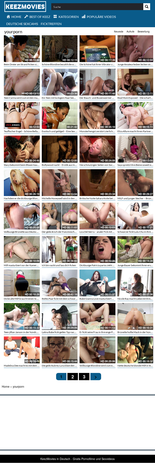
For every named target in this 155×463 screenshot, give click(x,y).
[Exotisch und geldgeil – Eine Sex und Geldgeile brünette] (60, 115)
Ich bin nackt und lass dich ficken (59, 265)
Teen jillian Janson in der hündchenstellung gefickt (30, 332)
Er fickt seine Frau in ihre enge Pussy (98, 332)
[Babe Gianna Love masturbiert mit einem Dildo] (97, 283)
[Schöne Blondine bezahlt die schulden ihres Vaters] (60, 48)
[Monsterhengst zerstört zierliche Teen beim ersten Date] (97, 115)
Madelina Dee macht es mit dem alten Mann (26, 365)
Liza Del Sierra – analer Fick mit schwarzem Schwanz (107, 231)
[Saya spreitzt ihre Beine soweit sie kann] (135, 149)
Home (5, 386)
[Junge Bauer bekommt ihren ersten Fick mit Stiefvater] (135, 249)
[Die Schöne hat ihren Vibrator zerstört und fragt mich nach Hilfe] (97, 48)
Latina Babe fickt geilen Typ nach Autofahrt (64, 332)
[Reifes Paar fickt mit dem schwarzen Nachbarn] (60, 283)
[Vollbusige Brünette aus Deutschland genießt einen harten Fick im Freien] (22, 216)
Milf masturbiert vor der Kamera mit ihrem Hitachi (30, 265)
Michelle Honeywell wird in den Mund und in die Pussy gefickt (74, 198)
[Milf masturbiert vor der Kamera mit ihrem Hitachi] (22, 249)
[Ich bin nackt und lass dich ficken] (60, 249)
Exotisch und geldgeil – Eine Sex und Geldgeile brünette (70, 131)
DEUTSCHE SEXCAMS (22, 24)
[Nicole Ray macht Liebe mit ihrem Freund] (135, 283)
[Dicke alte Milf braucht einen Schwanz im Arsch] (22, 283)
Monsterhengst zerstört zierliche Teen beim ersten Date (109, 131)
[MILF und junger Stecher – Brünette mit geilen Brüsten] (135, 182)
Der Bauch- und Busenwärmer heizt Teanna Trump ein (108, 97)
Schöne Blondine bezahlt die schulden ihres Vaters (68, 64)
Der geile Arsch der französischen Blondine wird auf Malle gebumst (77, 231)
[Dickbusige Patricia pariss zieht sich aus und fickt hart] (97, 249)
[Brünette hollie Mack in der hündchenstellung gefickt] (135, 316)
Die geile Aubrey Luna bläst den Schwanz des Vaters (68, 365)
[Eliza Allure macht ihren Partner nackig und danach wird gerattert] (135, 115)
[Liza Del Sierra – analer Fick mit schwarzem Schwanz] (97, 216)
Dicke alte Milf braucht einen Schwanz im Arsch (28, 298)
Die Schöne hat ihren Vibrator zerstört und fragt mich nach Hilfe (113, 64)
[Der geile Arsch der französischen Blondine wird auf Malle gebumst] (60, 216)
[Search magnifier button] (146, 6)
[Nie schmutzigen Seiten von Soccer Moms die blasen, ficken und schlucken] (97, 149)
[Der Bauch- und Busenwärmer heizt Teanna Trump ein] (97, 82)
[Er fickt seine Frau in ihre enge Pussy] (97, 316)
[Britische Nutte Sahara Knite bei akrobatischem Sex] (97, 182)
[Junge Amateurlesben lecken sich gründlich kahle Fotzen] (135, 48)
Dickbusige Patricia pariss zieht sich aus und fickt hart (107, 265)
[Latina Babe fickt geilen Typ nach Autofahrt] (60, 316)
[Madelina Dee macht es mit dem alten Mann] (22, 349)
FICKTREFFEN (51, 24)
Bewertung (144, 31)
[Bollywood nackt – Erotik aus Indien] (60, 149)
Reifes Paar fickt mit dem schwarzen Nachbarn (66, 298)
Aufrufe (130, 31)
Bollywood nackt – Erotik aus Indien (61, 164)
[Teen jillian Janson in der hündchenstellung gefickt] (22, 316)
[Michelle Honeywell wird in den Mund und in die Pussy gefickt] (60, 182)
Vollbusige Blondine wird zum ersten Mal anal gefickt (107, 365)
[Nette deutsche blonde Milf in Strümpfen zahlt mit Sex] (135, 349)
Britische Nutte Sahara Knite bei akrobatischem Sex (106, 198)
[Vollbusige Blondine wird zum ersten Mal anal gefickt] (97, 349)
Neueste (118, 31)
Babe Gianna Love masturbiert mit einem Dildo (104, 298)
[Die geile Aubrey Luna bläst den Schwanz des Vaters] (60, 349)
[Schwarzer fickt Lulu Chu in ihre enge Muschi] (135, 216)
